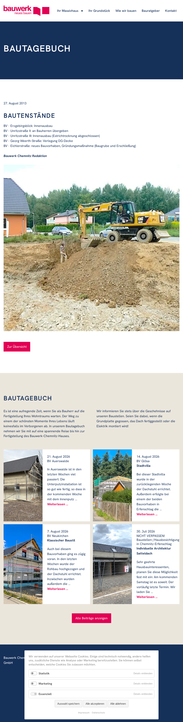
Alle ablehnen (118, 703)
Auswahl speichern (68, 703)
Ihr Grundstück (99, 11)
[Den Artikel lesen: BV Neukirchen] (23, 564)
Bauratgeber (151, 11)
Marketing (45, 683)
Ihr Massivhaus (67, 11)
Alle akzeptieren (95, 703)
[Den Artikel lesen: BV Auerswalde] (23, 485)
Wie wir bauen (125, 11)
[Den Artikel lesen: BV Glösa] (112, 485)
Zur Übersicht (17, 347)
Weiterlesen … (57, 504)
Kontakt (171, 11)
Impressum (84, 712)
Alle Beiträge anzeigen (91, 618)
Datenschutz (98, 712)
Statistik (44, 673)
